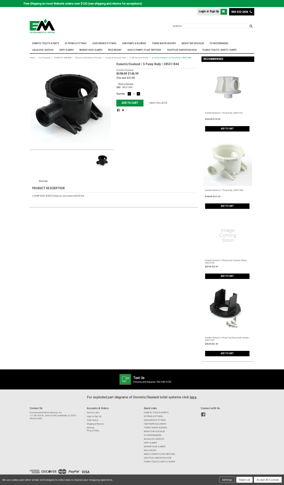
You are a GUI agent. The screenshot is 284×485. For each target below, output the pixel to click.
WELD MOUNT (115, 50)
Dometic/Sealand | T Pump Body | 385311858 (224, 190)
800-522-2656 (240, 11)
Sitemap (90, 428)
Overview (43, 181)
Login (202, 11)
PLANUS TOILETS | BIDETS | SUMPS (219, 50)
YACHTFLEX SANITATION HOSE (182, 50)
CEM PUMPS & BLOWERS (134, 43)
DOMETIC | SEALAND (63, 58)
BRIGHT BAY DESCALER (193, 43)
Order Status (92, 420)
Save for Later (93, 412)
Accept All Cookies (268, 480)
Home (32, 58)
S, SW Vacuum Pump (139, 58)
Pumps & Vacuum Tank (115, 58)
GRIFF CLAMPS (66, 50)
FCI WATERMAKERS (219, 43)
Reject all (244, 480)
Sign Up (214, 11)
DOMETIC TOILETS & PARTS (45, 43)
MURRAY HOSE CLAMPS (90, 50)
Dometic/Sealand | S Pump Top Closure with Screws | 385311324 (227, 339)
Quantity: (120, 93)
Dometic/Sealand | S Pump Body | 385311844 (171, 58)
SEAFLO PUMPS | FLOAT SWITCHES (144, 50)
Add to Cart (227, 128)
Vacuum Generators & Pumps (88, 58)
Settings (227, 480)
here (193, 397)
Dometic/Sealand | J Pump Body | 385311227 (224, 113)
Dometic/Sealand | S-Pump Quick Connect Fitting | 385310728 (226, 261)
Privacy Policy (93, 431)
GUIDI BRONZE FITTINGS (104, 43)
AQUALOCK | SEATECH (42, 50)
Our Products (44, 58)
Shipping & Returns (95, 424)
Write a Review (125, 84)
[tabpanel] (228, 98)
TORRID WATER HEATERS (164, 43)
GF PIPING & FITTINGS (76, 43)
